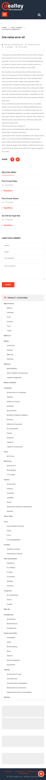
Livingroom (8, 591)
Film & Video (8, 516)
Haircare (10, 350)
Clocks (9, 600)
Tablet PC (10, 442)
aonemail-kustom (16, 45)
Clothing (10, 489)
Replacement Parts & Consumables (19, 692)
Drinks (9, 531)
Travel (9, 330)
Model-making (12, 647)
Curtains (10, 604)
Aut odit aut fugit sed (11, 216)
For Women (11, 577)
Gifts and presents (10, 559)
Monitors (10, 420)
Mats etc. (7, 609)
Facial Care (10, 345)
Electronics (8, 461)
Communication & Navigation (17, 683)
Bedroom (7, 364)
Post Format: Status (10, 198)
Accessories (11, 484)
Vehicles (7, 670)
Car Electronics (12, 679)
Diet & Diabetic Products (15, 526)
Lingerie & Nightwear (14, 377)
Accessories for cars (14, 674)
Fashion (6, 480)
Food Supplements (13, 540)
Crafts (9, 642)
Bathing (9, 308)
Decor (6, 452)
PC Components (12, 429)
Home (4, 27)
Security (10, 321)
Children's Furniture (13, 549)
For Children (11, 568)
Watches (10, 511)
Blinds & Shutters (10, 382)
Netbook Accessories (14, 424)
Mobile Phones (12, 624)
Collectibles (11, 637)
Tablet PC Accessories (15, 447)
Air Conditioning (12, 595)
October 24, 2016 (34, 45)
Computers (8, 388)
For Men (10, 572)
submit (8, 285)
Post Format (17, 27)
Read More (8, 191)
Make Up (10, 354)
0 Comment (9, 47)
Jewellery (10, 498)
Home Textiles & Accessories (17, 373)
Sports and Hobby (10, 633)
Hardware (10, 406)
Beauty (6, 341)
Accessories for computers (16, 392)
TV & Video (11, 475)
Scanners (10, 438)
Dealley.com (18, 777)
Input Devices (11, 410)
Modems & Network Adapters (17, 415)
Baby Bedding (12, 368)
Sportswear (11, 665)
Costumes (10, 493)
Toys (8, 326)
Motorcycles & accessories (16, 688)
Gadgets (10, 581)
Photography (11, 470)
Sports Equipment (13, 660)
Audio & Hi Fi (11, 466)
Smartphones (8, 615)
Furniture (7, 545)
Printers (9, 433)
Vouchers (10, 586)
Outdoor (10, 656)
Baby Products (9, 303)
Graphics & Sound (13, 401)
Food (9, 317)
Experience (10, 563)
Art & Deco (10, 456)
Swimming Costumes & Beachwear (19, 507)
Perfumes (10, 359)
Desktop (10, 397)
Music (9, 651)
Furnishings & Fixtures (14, 554)
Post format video (9, 181)
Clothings (10, 312)
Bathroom (7, 335)
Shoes (9, 502)
